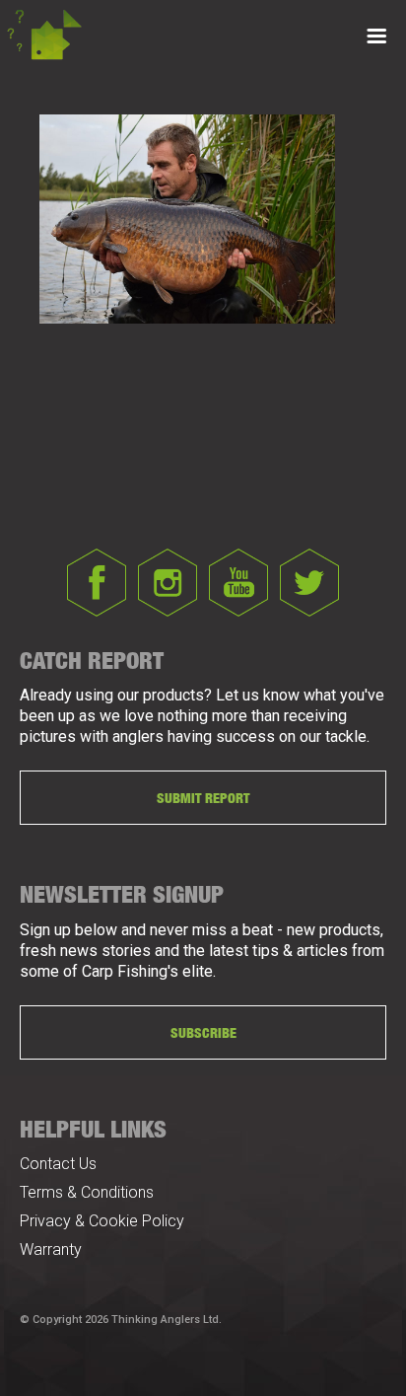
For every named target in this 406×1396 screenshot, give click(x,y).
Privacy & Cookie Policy (102, 1221)
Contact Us (58, 1163)
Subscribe (203, 1032)
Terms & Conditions (87, 1192)
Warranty (51, 1249)
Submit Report (203, 797)
